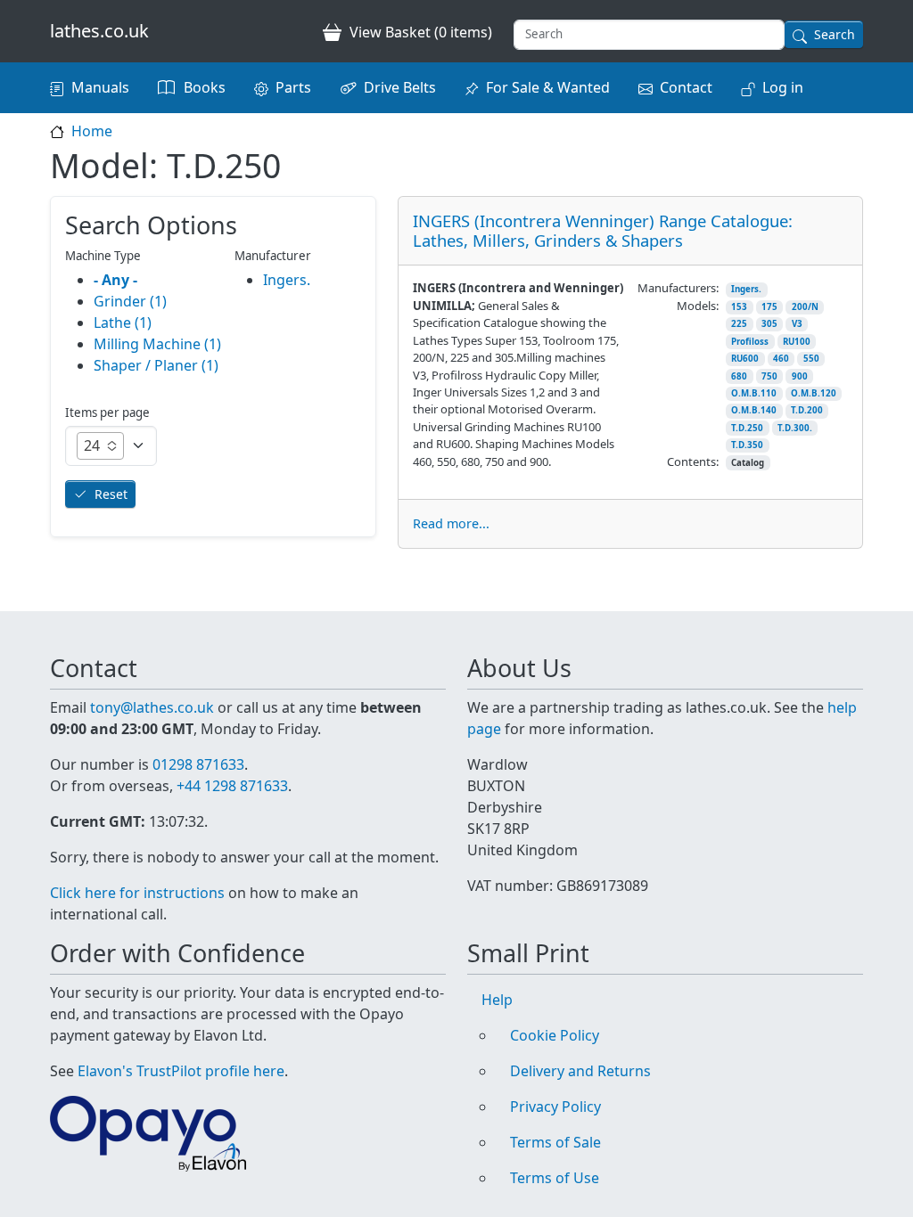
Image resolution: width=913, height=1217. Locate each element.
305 (769, 324)
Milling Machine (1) (157, 344)
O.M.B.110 (754, 393)
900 (800, 376)
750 (769, 376)
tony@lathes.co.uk (152, 707)
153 (739, 307)
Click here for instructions (137, 893)
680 (739, 376)
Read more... (451, 523)
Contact (686, 87)
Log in (782, 87)
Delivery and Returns (580, 1071)
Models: (698, 306)
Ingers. (746, 289)
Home (91, 131)
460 (781, 358)
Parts (293, 87)
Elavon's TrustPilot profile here (181, 1071)
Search (834, 34)
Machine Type (103, 256)
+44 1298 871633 (232, 786)
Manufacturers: (678, 288)
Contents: (693, 461)
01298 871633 (198, 764)
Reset (111, 494)
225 (739, 324)
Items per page (107, 412)
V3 (797, 324)
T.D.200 (807, 410)
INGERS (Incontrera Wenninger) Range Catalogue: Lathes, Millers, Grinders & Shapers (603, 230)
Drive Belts (400, 87)
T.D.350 (747, 445)
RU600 (745, 358)
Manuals (100, 87)
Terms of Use (554, 1178)
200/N (805, 307)
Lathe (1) (123, 322)
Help (497, 999)
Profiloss (750, 341)
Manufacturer (272, 256)
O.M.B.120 (813, 393)
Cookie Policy (554, 1035)
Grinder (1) (130, 301)
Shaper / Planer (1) (156, 365)
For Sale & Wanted (548, 87)
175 (769, 307)
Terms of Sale (555, 1142)
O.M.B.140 (754, 410)
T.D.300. (794, 428)
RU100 (796, 341)
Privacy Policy (555, 1106)
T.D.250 (747, 428)
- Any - (115, 280)
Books (205, 87)
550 (811, 358)
